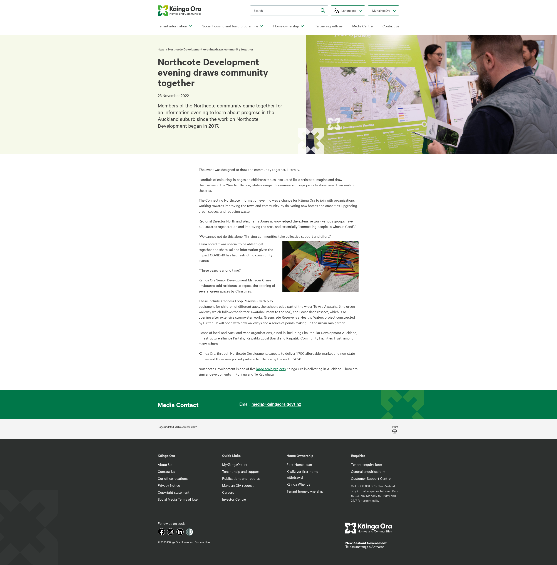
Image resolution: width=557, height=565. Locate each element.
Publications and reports (241, 478)
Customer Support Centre (371, 478)
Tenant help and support (241, 471)
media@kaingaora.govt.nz (276, 404)
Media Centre (362, 26)
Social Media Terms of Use (178, 499)
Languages (348, 10)
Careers (228, 492)
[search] (323, 10)
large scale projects (271, 368)
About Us (165, 464)
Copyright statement (174, 492)
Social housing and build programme (230, 26)
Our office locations (173, 478)
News (161, 49)
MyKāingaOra (381, 10)
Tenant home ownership (305, 491)
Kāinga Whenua (298, 484)
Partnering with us (328, 26)
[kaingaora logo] (179, 10)
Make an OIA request (238, 485)
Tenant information (172, 26)
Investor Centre (234, 499)
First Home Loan (299, 464)
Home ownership (286, 26)
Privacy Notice (169, 485)
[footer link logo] (368, 528)
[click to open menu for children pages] (190, 26)
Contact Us (166, 471)
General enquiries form (368, 471)
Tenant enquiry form (366, 464)
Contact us (391, 26)
